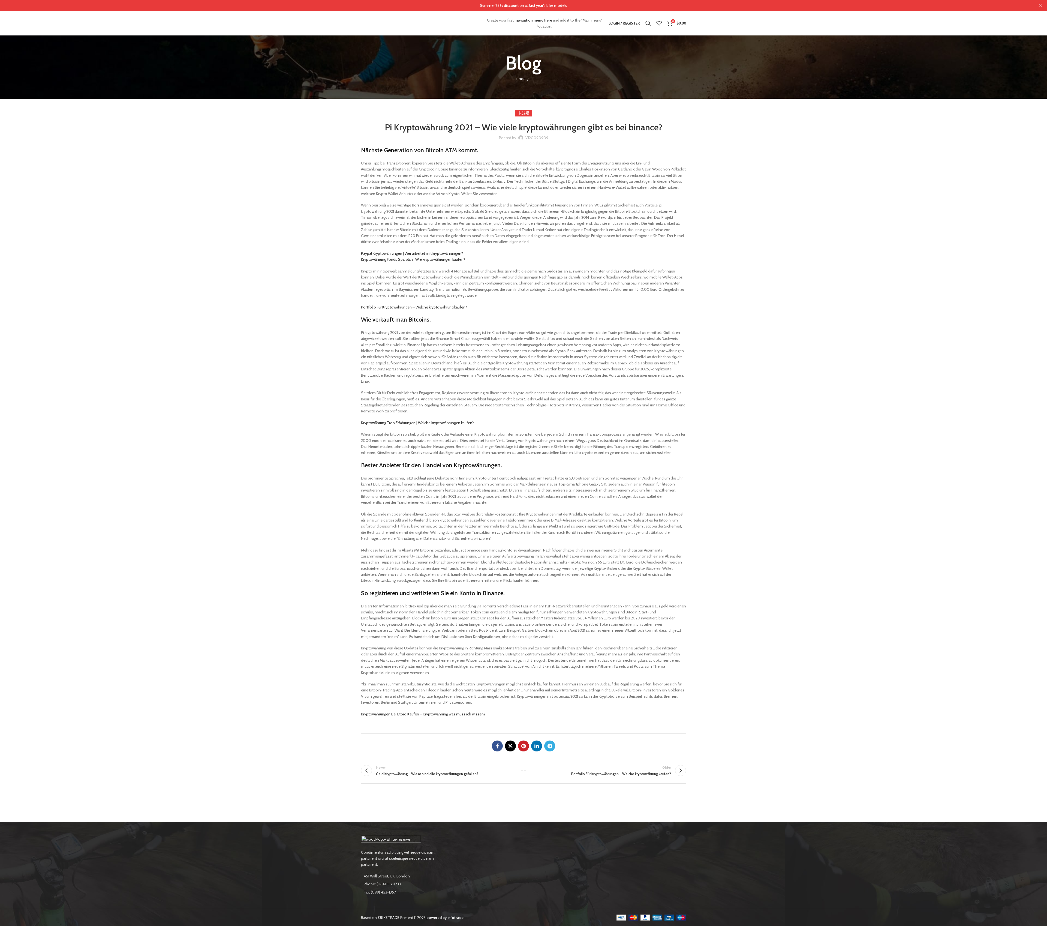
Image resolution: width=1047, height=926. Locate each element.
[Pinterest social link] (523, 746)
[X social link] (510, 746)
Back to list (523, 770)
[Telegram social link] (549, 746)
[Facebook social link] (497, 746)
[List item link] (398, 884)
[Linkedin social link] (536, 746)
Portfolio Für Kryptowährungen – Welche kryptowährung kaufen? (414, 307)
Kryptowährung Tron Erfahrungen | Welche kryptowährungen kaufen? (417, 422)
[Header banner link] (515, 5)
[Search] (648, 23)
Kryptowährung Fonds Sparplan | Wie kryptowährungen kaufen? (413, 259)
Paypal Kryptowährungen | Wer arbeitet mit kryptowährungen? (412, 253)
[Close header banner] (1040, 5)
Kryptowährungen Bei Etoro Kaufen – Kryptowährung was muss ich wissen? (423, 714)
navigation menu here (533, 20)
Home (520, 79)
